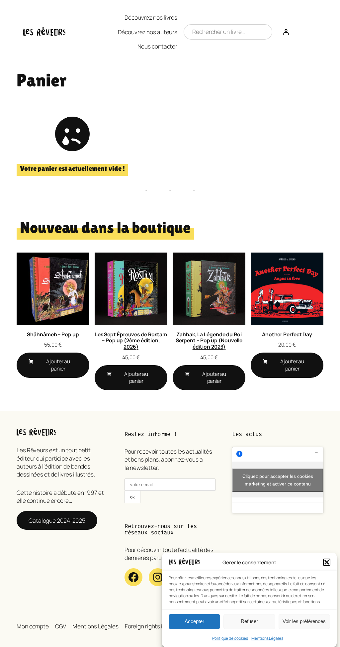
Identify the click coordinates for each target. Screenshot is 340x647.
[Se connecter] (286, 32)
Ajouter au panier (58, 365)
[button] (326, 562)
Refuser (249, 621)
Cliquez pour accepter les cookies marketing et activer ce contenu (277, 480)
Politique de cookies (230, 638)
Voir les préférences (304, 621)
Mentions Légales (267, 638)
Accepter (194, 621)
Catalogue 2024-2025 (57, 520)
